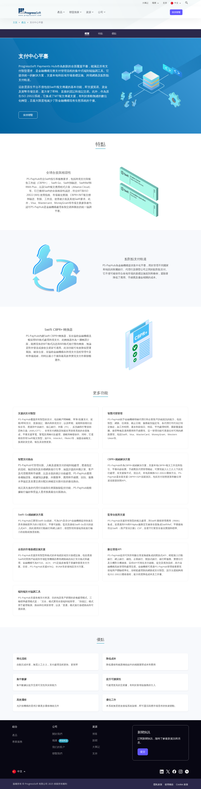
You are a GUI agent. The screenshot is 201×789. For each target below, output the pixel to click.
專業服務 (17, 741)
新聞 (94, 740)
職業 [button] (154, 2)
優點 (114, 33)
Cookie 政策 (182, 784)
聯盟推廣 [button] (74, 12)
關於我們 (57, 734)
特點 (100, 33)
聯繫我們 (57, 753)
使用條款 (169, 784)
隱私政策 (157, 784)
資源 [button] (88, 12)
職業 (59, 740)
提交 (142, 751)
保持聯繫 (176, 12)
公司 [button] (100, 12)
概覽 (87, 33)
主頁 (15, 22)
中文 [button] (176, 2)
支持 (165, 2)
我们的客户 (58, 747)
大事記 (145, 2)
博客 (94, 734)
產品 (23, 22)
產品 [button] (59, 12)
